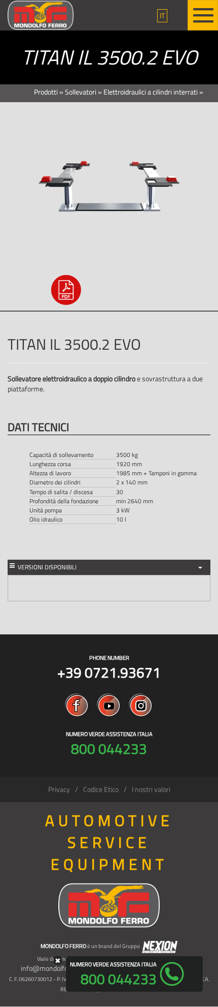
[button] (162, 15)
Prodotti (46, 91)
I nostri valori (151, 789)
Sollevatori (80, 91)
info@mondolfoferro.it (54, 968)
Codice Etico (101, 789)
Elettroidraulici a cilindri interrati (150, 91)
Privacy (59, 789)
